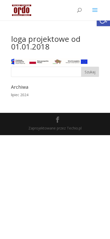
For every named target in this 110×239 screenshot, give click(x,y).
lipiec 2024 (19, 94)
